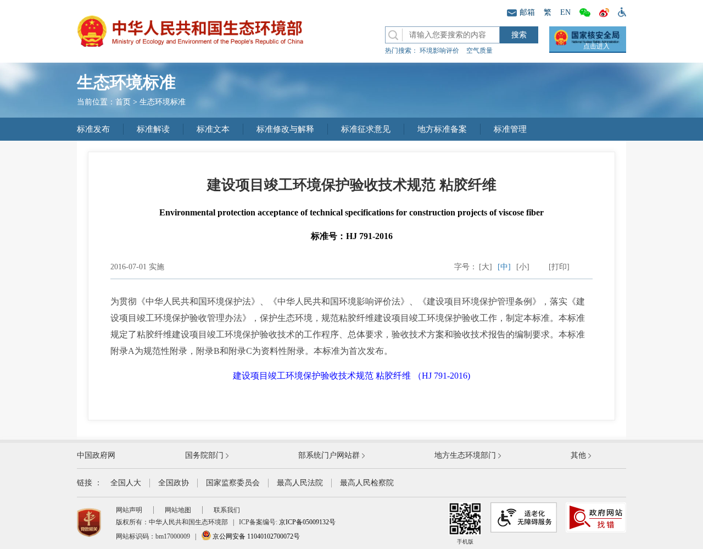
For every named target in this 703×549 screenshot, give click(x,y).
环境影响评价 (439, 50)
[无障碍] (619, 11)
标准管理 (510, 129)
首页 (123, 102)
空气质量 (479, 50)
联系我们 (227, 510)
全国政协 (173, 483)
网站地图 (178, 510)
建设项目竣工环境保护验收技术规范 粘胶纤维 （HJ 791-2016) (351, 375)
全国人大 (125, 483)
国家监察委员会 (233, 483)
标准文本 (213, 129)
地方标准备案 (442, 129)
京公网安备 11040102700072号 (255, 536)
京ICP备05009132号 (307, 522)
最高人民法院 (300, 483)
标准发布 (93, 129)
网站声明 (129, 510)
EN (565, 12)
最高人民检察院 (367, 483)
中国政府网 (96, 455)
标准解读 (153, 129)
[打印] (559, 267)
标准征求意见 (365, 129)
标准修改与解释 (285, 129)
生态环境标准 (163, 102)
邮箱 (527, 12)
